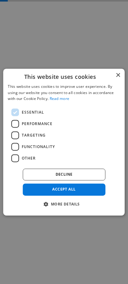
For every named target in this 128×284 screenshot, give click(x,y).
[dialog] (64, 142)
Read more (60, 98)
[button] (64, 204)
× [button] (118, 75)
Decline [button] (64, 174)
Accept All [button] (63, 189)
